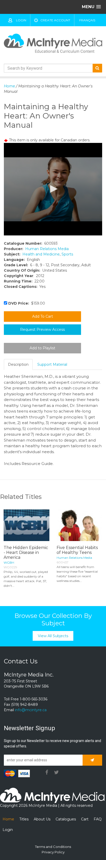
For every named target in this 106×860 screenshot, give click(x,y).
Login (21, 20)
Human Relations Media (47, 248)
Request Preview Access (42, 329)
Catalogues (66, 819)
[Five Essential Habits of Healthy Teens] (79, 525)
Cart (85, 819)
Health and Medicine (41, 254)
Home (9, 86)
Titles (24, 819)
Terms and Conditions (53, 847)
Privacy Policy (53, 852)
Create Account (55, 20)
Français (87, 20)
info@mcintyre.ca (31, 710)
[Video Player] (53, 189)
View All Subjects (53, 636)
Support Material (52, 364)
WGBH (9, 562)
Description (18, 364)
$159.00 (26, 303)
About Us (42, 819)
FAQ (98, 819)
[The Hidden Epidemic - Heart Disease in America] (26, 525)
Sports (67, 254)
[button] (53, 189)
